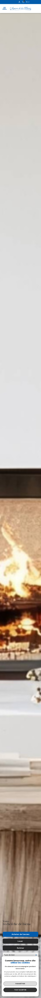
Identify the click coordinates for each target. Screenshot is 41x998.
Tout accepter (20, 990)
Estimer (20, 948)
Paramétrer (20, 984)
